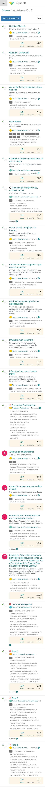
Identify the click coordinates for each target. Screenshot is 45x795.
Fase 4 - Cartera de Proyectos (22, 607)
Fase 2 (15, 698)
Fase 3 (15, 651)
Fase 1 (15, 745)
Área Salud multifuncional (21, 452)
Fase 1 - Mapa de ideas (19, 32)
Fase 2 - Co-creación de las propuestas (25, 170)
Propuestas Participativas (24, 405)
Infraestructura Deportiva (21, 340)
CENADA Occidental (19, 53)
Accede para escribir (11, 18)
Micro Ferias (15, 121)
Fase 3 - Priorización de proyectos (23, 654)
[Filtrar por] (11, 36)
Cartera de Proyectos (22, 604)
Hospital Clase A (17, 26)
